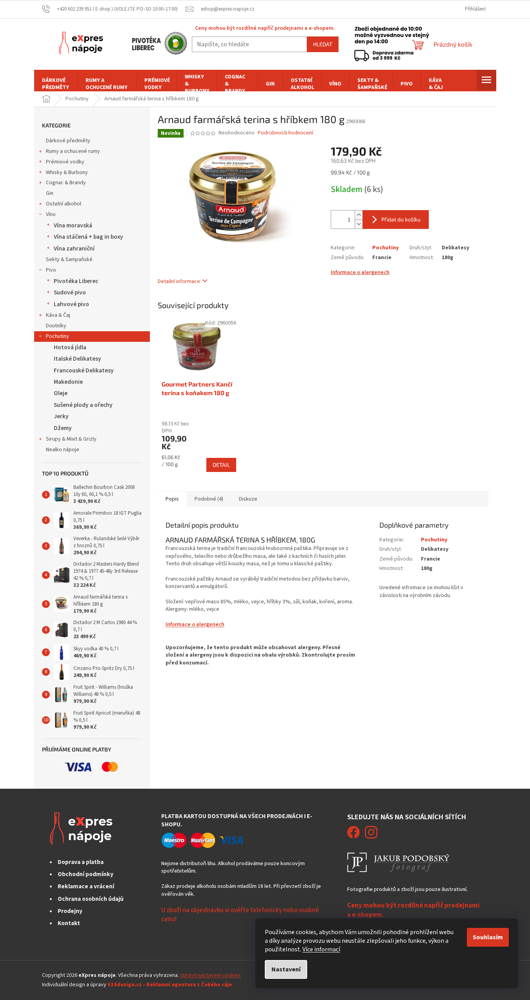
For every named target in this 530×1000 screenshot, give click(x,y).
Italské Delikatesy (77, 358)
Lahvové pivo (71, 304)
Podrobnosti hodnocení (285, 133)
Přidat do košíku (401, 219)
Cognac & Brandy (66, 183)
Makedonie (68, 381)
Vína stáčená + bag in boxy (88, 236)
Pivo (51, 270)
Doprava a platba (81, 862)
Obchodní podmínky (85, 874)
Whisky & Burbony (67, 172)
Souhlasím (488, 937)
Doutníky (56, 326)
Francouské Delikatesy (84, 370)
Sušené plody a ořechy (83, 405)
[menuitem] (55, 83)
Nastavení (286, 969)
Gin (49, 193)
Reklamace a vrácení (86, 886)
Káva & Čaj (58, 315)
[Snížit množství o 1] (358, 224)
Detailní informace (179, 281)
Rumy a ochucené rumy (73, 151)
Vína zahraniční (74, 248)
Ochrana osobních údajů (91, 899)
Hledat (322, 44)
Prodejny (70, 911)
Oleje (60, 393)
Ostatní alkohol (63, 204)
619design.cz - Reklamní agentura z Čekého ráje (169, 985)
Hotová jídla (70, 347)
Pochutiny (57, 336)
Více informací (321, 949)
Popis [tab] (172, 499)
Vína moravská (73, 225)
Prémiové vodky (65, 162)
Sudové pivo (70, 292)
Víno (51, 214)
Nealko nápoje (62, 450)
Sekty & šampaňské (69, 259)
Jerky (61, 416)
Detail (221, 464)
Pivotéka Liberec (76, 281)
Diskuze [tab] (248, 499)
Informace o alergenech (360, 272)
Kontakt (69, 923)
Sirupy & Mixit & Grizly (71, 439)
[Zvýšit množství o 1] (358, 215)
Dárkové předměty (68, 141)
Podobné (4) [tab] (209, 499)
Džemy (63, 428)
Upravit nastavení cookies (210, 975)
